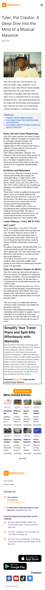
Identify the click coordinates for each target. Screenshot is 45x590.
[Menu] (41, 5)
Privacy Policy (9, 484)
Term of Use (8, 481)
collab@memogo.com (23, 510)
